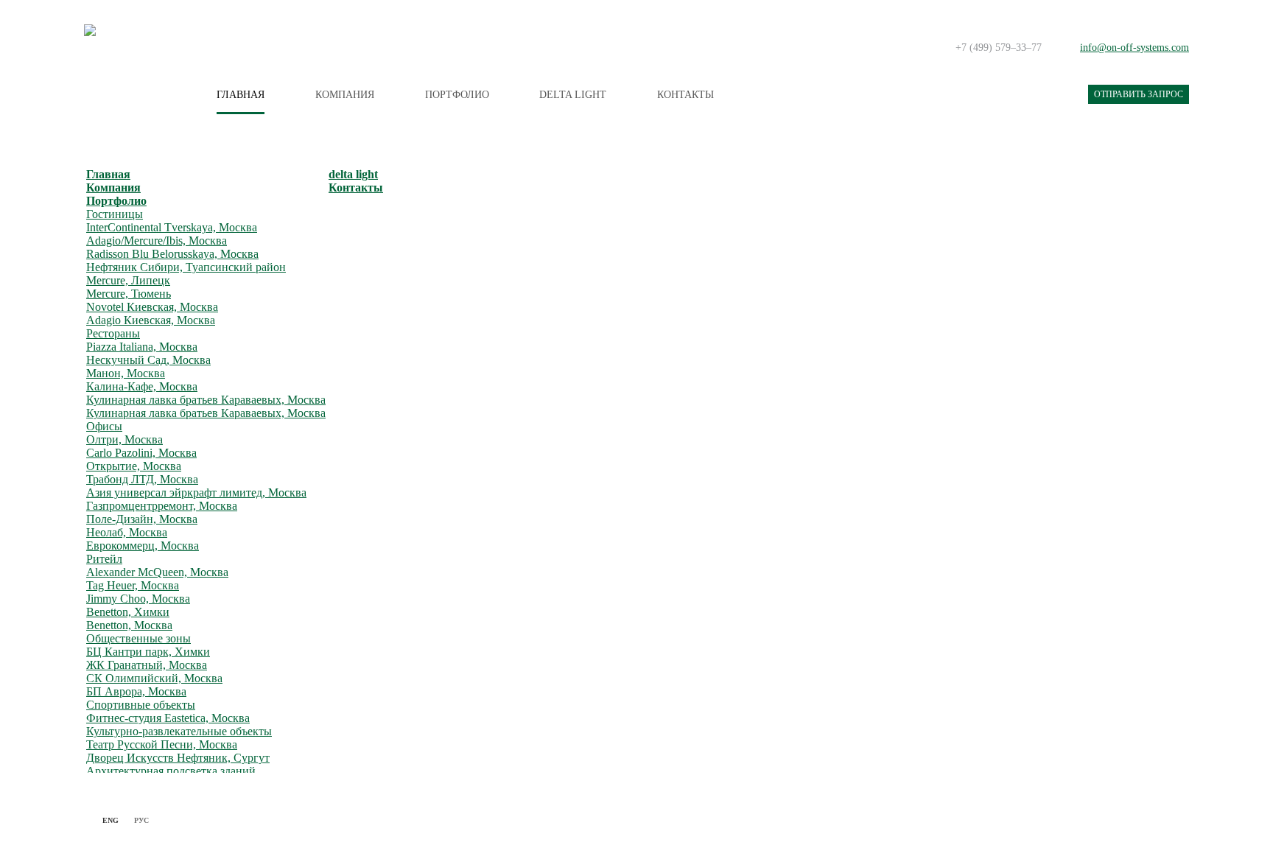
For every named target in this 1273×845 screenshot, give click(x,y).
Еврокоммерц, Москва (142, 545)
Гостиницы (114, 214)
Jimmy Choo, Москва (138, 598)
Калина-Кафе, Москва (141, 386)
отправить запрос (1138, 94)
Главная (240, 94)
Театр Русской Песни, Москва (161, 744)
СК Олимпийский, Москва (154, 678)
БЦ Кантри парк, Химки (148, 651)
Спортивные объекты (140, 704)
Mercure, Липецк (128, 280)
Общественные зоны (138, 638)
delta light (572, 94)
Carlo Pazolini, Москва (141, 452)
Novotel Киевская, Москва (152, 307)
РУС (141, 820)
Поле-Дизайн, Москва (141, 519)
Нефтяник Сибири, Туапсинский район (186, 267)
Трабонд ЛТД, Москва (142, 479)
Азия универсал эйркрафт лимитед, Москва (196, 492)
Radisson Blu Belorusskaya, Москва (172, 254)
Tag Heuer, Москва (132, 585)
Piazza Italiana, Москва (141, 346)
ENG (110, 820)
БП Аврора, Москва (136, 691)
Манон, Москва (125, 373)
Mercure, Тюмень (128, 293)
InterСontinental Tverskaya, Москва (171, 227)
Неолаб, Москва (126, 532)
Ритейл (104, 559)
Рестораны (113, 333)
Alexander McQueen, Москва (157, 572)
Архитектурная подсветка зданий (171, 771)
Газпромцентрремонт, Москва (161, 505)
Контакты (685, 94)
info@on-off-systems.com (1134, 47)
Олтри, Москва (124, 439)
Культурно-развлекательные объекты (179, 731)
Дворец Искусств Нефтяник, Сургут (178, 757)
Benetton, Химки (127, 612)
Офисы (104, 426)
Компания (344, 94)
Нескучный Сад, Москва (148, 360)
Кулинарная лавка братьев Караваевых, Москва (206, 399)
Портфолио (457, 94)
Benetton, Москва (129, 625)
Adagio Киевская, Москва (150, 320)
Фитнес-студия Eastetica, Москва (168, 718)
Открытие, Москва (133, 466)
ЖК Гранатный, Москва (146, 665)
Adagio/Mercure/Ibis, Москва (156, 240)
